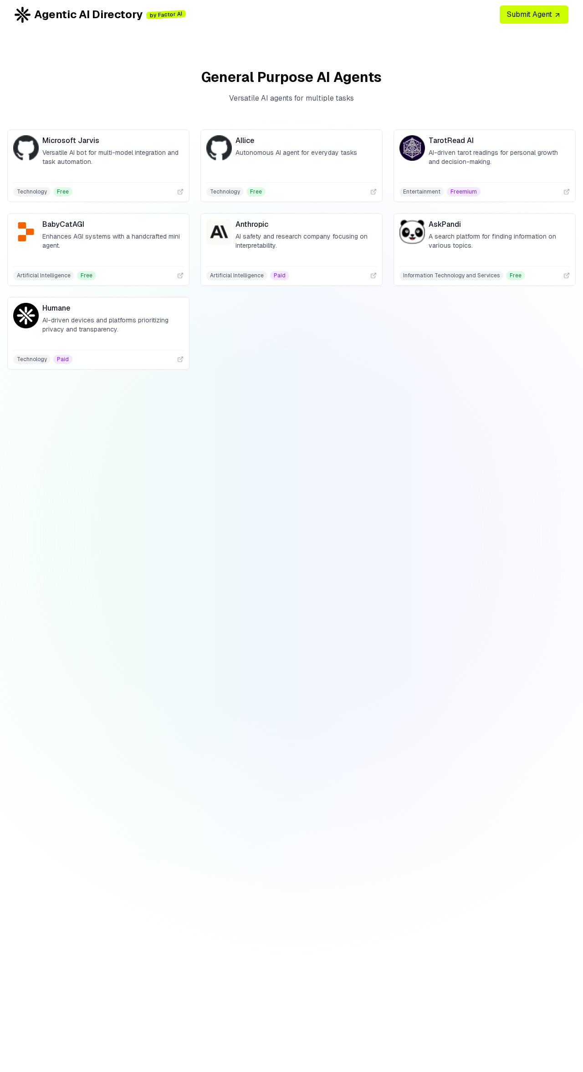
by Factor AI (166, 14)
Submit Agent (530, 14)
